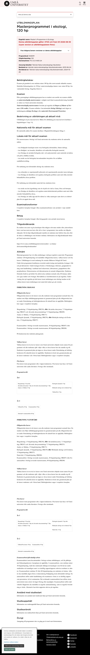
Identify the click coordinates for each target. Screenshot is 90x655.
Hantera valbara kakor (11, 642)
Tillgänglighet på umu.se (54, 637)
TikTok (72, 641)
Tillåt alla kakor (10, 649)
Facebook (73, 635)
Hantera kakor (51, 644)
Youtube (73, 644)
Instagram (73, 638)
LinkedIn (73, 647)
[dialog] (19, 640)
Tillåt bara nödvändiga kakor (14, 646)
